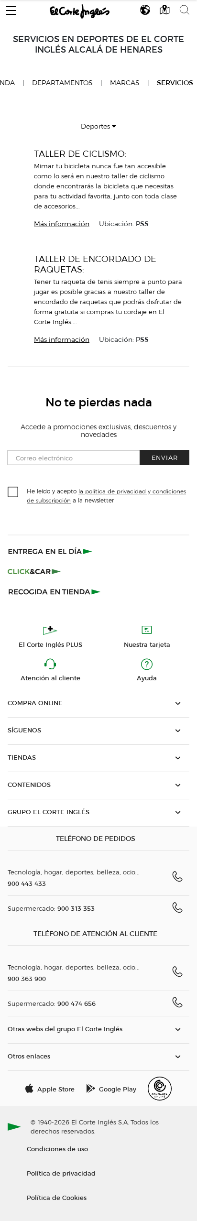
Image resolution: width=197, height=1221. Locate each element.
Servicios (175, 83)
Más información (61, 224)
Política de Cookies (57, 1197)
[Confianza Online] (160, 1089)
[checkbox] (13, 492)
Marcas (125, 83)
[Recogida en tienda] (54, 591)
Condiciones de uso (57, 1148)
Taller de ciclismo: (80, 154)
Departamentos (62, 83)
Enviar (165, 457)
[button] (11, 8)
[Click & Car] (34, 571)
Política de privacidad (61, 1172)
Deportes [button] (96, 126)
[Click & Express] (51, 551)
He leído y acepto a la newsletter (106, 495)
